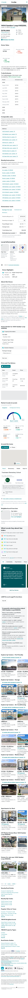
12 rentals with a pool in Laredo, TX (11, 732)
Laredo (4, 621)
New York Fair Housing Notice (6, 961)
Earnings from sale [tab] (7, 209)
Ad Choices (11, 975)
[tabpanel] (14, 226)
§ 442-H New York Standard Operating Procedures (10, 960)
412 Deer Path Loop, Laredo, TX (10, 156)
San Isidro (12, 27)
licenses (11, 957)
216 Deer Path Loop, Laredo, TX (10, 145)
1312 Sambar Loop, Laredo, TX (9, 134)
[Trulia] (2, 968)
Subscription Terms (21, 974)
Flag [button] (23, 584)
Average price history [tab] (15, 407)
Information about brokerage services (10, 963)
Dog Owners (18, 561)
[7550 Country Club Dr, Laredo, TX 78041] (9, 815)
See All (4, 555)
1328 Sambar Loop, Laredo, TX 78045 (11, 186)
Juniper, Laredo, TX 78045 (8, 181)
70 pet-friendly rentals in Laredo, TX (11, 657)
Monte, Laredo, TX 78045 (8, 178)
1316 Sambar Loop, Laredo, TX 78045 (11, 197)
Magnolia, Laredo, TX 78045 (9, 175)
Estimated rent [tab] (18, 209)
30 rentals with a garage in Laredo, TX (12, 682)
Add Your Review (14, 590)
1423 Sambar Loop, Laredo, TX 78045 (11, 195)
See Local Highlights (16, 516)
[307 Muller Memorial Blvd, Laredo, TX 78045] (9, 841)
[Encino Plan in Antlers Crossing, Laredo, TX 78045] (9, 866)
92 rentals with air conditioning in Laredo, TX (13, 707)
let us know (12, 984)
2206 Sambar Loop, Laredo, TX (9, 139)
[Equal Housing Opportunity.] (16, 987)
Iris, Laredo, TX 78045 (7, 170)
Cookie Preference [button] (17, 975)
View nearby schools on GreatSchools (12, 498)
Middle (18, 468)
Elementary (11, 468)
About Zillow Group (10, 973)
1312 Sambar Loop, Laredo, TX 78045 (11, 200)
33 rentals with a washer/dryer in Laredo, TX (13, 757)
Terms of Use (15, 974)
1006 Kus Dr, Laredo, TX (8, 142)
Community (9, 561)
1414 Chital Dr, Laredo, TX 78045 (10, 192)
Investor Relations (9, 974)
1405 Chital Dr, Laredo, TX (8, 131)
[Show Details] (25, 82)
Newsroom (3, 974)
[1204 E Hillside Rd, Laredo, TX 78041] (9, 789)
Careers (24, 973)
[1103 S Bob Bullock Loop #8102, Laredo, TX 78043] (9, 689)
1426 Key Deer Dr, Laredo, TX (9, 137)
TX (5, 883)
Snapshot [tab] (4, 407)
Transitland (18, 950)
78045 (20, 316)
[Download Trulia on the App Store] (9, 968)
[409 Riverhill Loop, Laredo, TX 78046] (9, 739)
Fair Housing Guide (18, 973)
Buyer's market (14, 421)
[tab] (6, 366)
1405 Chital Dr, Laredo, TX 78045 (10, 184)
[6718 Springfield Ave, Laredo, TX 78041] (9, 664)
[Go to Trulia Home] (14, 2)
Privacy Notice (6, 975)
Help (2, 975)
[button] (27, 2)
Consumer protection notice (22, 963)
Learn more (12, 557)
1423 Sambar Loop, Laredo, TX (9, 153)
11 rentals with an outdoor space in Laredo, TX (14, 782)
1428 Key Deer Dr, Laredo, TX (9, 150)
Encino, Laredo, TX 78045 (8, 172)
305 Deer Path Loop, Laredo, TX (10, 148)
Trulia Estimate (7, 75)
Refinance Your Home (8, 39)
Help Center (4, 988)
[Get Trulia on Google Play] (18, 968)
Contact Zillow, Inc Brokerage (7, 965)
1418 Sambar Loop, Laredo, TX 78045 (11, 189)
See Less (5, 358)
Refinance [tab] (4, 212)
